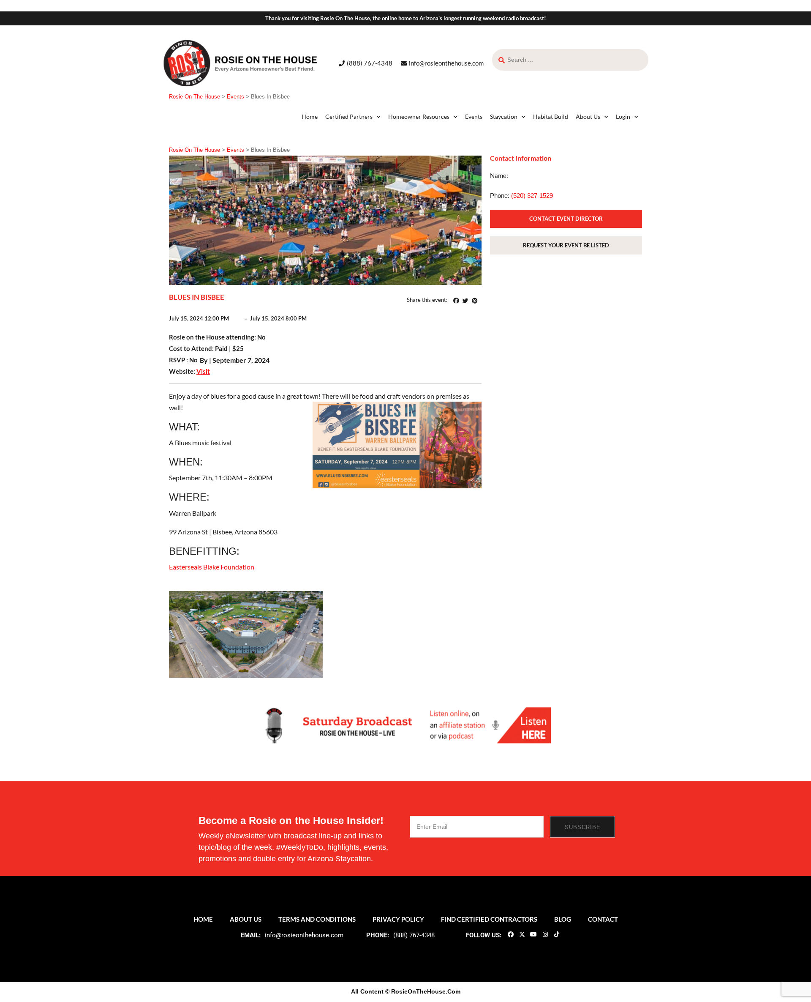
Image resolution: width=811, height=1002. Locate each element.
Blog (562, 919)
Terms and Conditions (317, 919)
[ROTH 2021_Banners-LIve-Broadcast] (405, 724)
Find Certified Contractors (489, 919)
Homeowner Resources (418, 116)
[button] (456, 301)
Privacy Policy (398, 919)
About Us (588, 116)
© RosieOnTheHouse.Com (422, 991)
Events (473, 116)
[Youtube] (533, 934)
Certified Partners (349, 116)
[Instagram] (545, 934)
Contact (603, 919)
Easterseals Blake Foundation (211, 567)
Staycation (503, 116)
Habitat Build (550, 116)
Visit (203, 371)
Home (310, 116)
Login (623, 116)
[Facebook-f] (510, 934)
